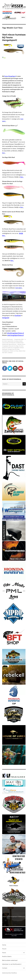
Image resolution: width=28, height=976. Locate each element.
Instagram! (5, 317)
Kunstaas (16, 341)
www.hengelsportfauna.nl (15, 335)
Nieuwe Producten (11, 342)
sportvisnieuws (12, 344)
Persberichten (19, 342)
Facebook (18, 315)
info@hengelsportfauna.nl (15, 333)
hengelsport (16, 347)
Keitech (22, 347)
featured (11, 346)
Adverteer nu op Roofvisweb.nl (11, 964)
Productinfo (5, 344)
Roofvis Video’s (6, 956)
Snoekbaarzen (6, 351)
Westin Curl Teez (14, 351)
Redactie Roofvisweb (7, 339)
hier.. (22, 177)
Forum (4, 949)
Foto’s (4, 952)
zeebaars (10, 352)
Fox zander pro (9, 347)
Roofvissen (5, 349)
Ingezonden (10, 341)
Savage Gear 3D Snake (13, 349)
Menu (23, 17)
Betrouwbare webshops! (10, 960)
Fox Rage (16, 346)
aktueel (19, 344)
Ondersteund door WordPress (9, 973)
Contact (4, 968)
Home (4, 945)
